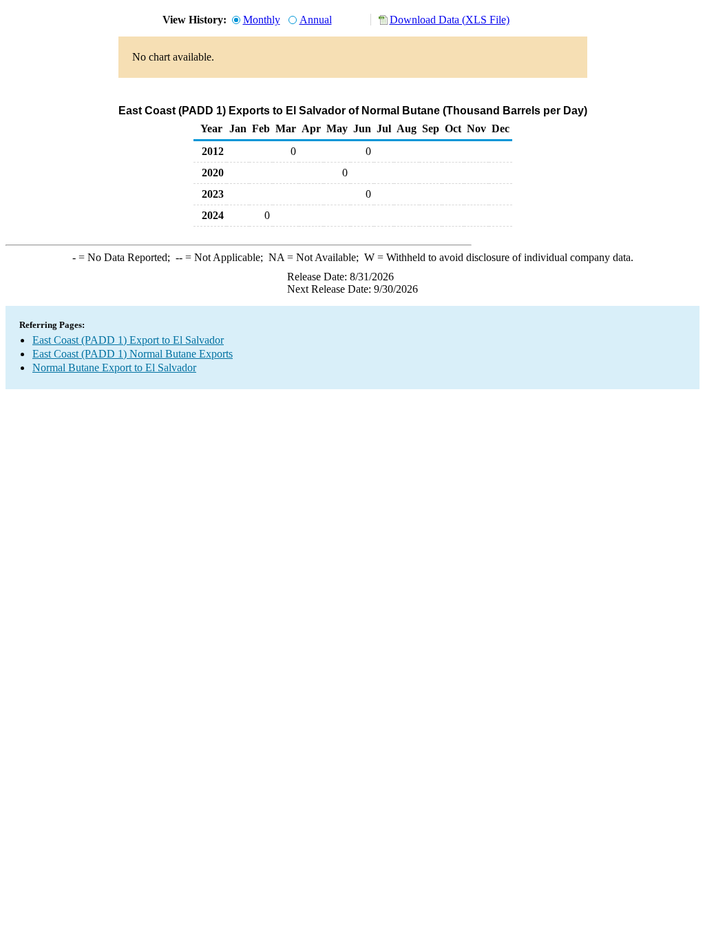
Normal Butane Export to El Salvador (114, 367)
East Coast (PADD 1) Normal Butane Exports (132, 354)
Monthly (261, 19)
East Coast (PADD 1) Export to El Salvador (128, 340)
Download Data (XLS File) (449, 19)
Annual (315, 19)
